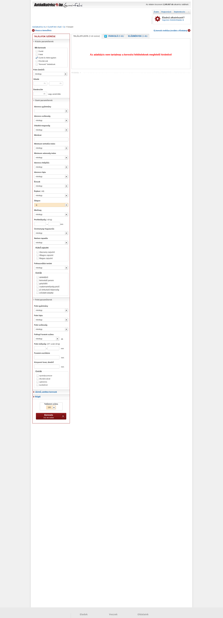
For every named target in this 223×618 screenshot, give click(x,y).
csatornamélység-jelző (49, 287)
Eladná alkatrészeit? (173, 18)
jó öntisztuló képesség (49, 290)
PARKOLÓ (116, 36)
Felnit (41, 54)
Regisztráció (166, 12)
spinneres (43, 382)
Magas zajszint (46, 258)
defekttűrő (43, 277)
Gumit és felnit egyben (47, 58)
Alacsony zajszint (47, 252)
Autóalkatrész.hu (39, 27)
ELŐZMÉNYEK (137, 36)
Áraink (156, 12)
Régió (37, 397)
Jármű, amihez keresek (46, 392)
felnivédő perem (46, 280)
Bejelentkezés (179, 12)
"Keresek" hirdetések (47, 64)
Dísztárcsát (43, 61)
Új (64, 27)
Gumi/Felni (52, 27)
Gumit (41, 51)
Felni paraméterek (43, 300)
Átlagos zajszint (46, 255)
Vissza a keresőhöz (43, 30)
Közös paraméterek (44, 41)
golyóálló (43, 284)
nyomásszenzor (45, 376)
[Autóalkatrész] (60, 5)
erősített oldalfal (46, 293)
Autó (60, 27)
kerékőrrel (43, 385)
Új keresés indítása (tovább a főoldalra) (170, 31)
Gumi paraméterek (44, 100)
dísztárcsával (44, 379)
